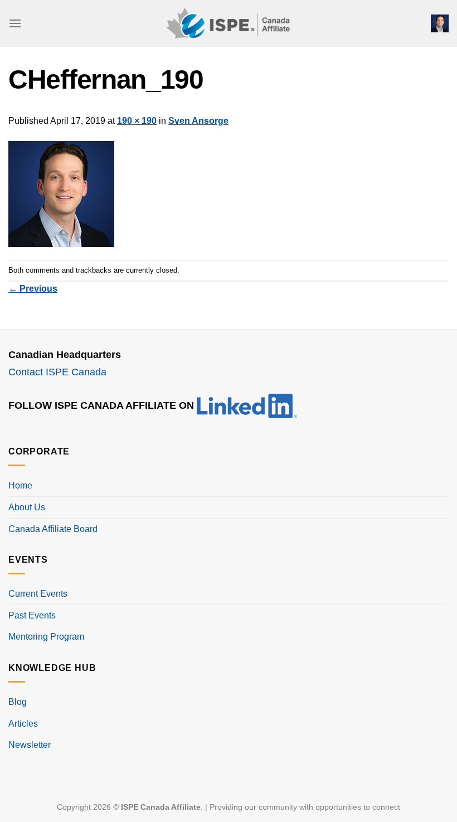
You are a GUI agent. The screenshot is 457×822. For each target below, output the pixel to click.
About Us (26, 507)
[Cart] (440, 23)
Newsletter (29, 745)
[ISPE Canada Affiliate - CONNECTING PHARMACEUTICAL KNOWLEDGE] (228, 23)
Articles (23, 723)
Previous (32, 288)
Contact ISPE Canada (57, 372)
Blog (17, 702)
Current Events (37, 593)
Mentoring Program (46, 636)
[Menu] (15, 23)
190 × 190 (137, 120)
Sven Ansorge (198, 120)
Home (20, 485)
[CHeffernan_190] (61, 193)
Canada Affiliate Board (53, 529)
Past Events (32, 615)
